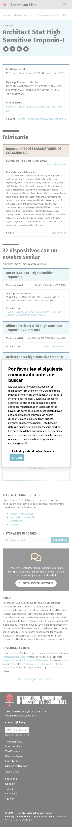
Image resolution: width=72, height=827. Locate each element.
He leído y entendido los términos (33, 451)
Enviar (17, 457)
